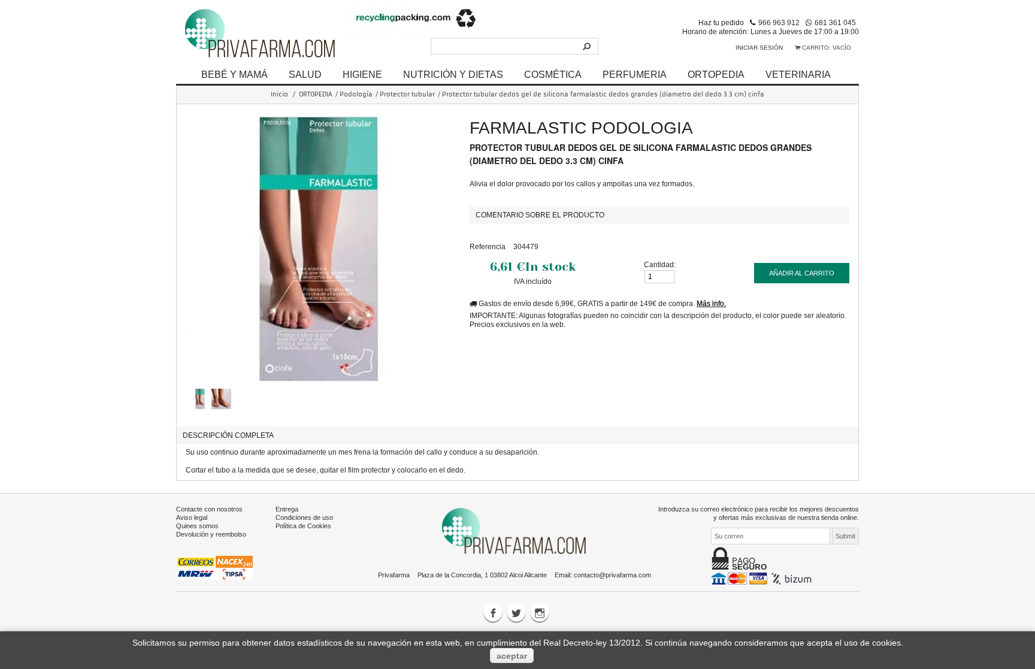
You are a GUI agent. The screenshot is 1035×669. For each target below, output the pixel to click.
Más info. (711, 303)
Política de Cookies (303, 526)
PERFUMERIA (635, 74)
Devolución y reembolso (211, 534)
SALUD (305, 74)
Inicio (279, 94)
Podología (356, 94)
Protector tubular (407, 94)
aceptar (512, 656)
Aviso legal (191, 517)
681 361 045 (835, 22)
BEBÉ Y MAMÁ (234, 74)
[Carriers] (214, 567)
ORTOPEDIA (716, 74)
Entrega (287, 509)
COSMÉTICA (553, 74)
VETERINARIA (798, 74)
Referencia (488, 246)
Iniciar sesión (759, 48)
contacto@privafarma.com (612, 575)
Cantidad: (660, 264)
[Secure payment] (763, 578)
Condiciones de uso (304, 517)
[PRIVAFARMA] (260, 32)
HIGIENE (362, 74)
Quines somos (197, 526)
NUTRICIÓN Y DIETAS (453, 74)
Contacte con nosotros (209, 509)
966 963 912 (779, 22)
